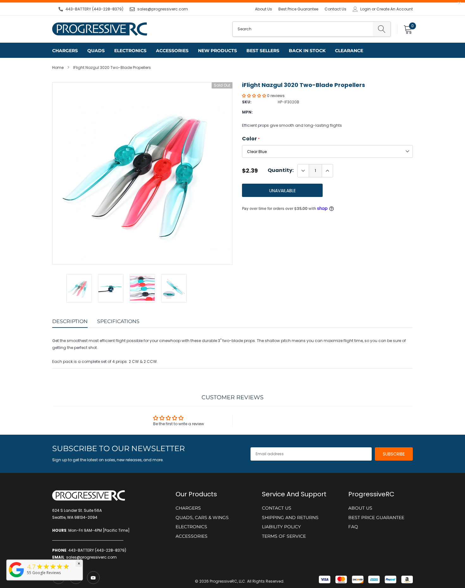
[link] (93, 577)
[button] (254, 95)
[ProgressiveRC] (16, 577)
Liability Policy (281, 527)
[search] (381, 29)
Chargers (65, 50)
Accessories (172, 50)
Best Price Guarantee (298, 9)
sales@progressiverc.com (162, 9)
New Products (217, 50)
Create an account (394, 9)
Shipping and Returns (290, 517)
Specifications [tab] (118, 321)
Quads (96, 50)
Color (250, 138)
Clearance (349, 50)
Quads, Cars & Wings (202, 517)
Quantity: (281, 170)
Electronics (130, 50)
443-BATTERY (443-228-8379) (94, 9)
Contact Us (335, 9)
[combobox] (303, 29)
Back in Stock (307, 50)
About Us (263, 9)
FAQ (353, 527)
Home (58, 67)
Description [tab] (70, 321)
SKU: (246, 102)
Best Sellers (262, 50)
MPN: (247, 112)
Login (365, 9)
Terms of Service (284, 536)
